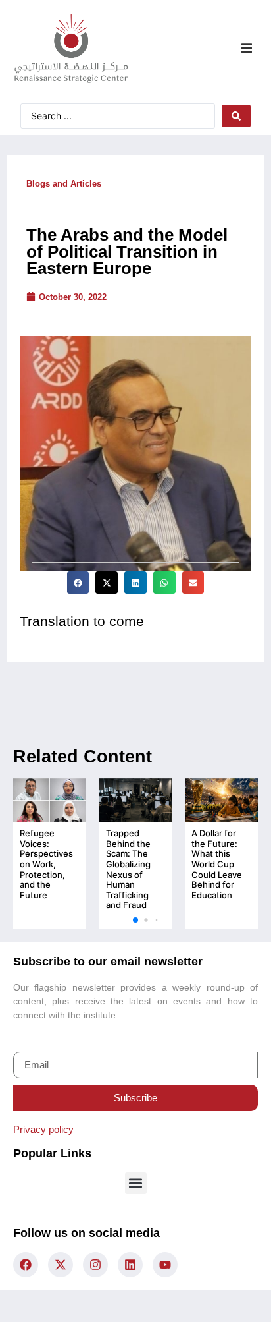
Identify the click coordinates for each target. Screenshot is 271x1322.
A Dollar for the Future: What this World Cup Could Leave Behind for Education (216, 864)
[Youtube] (165, 1264)
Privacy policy (43, 1129)
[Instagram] (95, 1264)
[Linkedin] (130, 1264)
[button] (246, 48)
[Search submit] (236, 116)
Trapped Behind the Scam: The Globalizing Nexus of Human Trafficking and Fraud (128, 869)
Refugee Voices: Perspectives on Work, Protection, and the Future (46, 864)
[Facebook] (25, 1264)
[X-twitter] (60, 1264)
